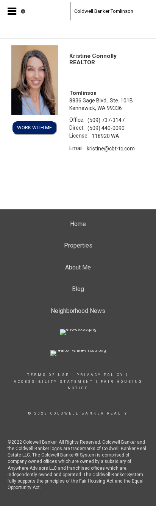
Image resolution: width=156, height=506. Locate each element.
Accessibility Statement (54, 382)
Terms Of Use (48, 375)
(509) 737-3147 (106, 120)
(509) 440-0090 (106, 128)
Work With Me (34, 127)
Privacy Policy (100, 375)
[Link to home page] (43, 11)
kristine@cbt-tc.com (111, 148)
